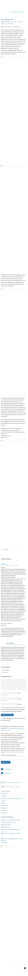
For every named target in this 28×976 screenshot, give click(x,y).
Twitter (2, 975)
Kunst (6, 23)
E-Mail (19, 698)
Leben (9, 23)
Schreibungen (14, 12)
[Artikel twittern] (25, 550)
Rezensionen (4, 842)
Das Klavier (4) (7, 19)
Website (20, 704)
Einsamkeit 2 (17, 829)
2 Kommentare (5, 549)
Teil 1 (6, 27)
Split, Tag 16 (17, 820)
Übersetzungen (20, 12)
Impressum (3, 810)
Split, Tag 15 (7, 827)
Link (17, 565)
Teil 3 (19, 27)
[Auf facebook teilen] (23, 550)
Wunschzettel (4, 805)
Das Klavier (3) (6, 769)
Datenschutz (4, 812)
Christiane (4, 564)
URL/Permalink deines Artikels (8, 755)
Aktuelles (20, 21)
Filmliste (3, 803)
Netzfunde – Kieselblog (6, 820)
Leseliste (3, 800)
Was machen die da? (6, 791)
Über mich (15, 11)
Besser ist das (4, 793)
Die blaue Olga (6, 773)
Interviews (3, 796)
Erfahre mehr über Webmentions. (15, 752)
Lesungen (21, 11)
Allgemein (3, 23)
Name (19, 693)
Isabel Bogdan (14, 21)
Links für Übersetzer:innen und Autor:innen (11, 798)
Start (12, 11)
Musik (12, 23)
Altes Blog (3, 808)
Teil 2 (11, 27)
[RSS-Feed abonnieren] (22, 968)
